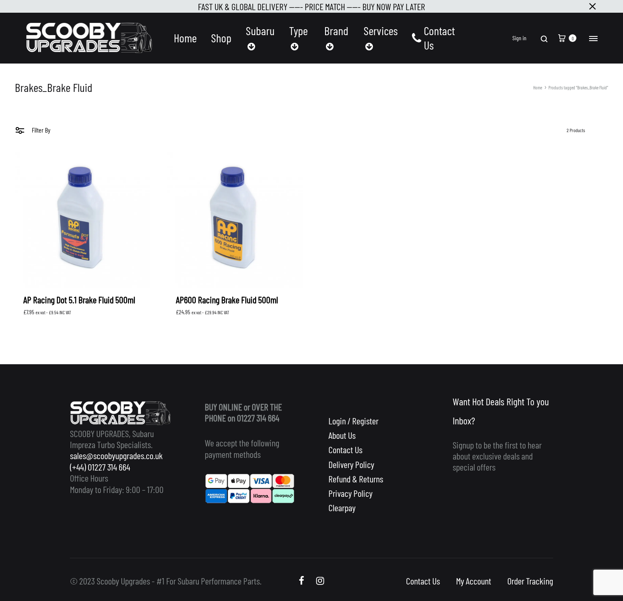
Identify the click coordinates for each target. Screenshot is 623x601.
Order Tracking (530, 580)
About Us (342, 434)
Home (185, 38)
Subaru (260, 31)
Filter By (40, 130)
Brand (336, 31)
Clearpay (342, 507)
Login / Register (353, 420)
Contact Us (439, 38)
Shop (221, 38)
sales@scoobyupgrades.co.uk (116, 455)
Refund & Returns (355, 478)
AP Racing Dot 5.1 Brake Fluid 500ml (79, 299)
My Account (473, 580)
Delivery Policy (351, 464)
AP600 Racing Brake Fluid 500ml (227, 299)
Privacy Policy (350, 493)
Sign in (519, 38)
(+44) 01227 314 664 (100, 466)
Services (381, 31)
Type (298, 31)
